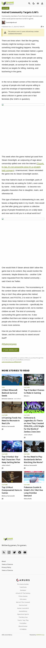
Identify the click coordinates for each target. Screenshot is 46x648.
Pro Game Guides (23, 584)
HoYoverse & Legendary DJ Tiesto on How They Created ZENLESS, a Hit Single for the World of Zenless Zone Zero (34, 424)
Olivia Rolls (28, 499)
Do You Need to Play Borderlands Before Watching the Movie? (33, 459)
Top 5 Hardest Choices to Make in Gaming (34, 391)
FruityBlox (23, 623)
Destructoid (23, 605)
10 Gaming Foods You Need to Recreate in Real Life (11, 420)
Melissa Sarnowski (8, 426)
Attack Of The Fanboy (23, 593)
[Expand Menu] (38, 3)
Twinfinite (23, 587)
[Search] (29, 3)
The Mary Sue (23, 617)
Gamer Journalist (23, 608)
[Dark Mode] (33, 3)
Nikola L (26, 396)
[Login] (42, 3)
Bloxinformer (23, 626)
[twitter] (14, 552)
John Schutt (28, 435)
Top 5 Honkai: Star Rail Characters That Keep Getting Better (11, 459)
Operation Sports (23, 614)
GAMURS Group (40, 635)
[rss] (4, 552)
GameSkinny (23, 611)
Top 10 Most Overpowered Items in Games (12, 490)
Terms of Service (7, 564)
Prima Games (23, 596)
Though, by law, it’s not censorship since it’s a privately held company (23, 166)
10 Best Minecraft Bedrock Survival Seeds (9, 393)
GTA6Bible (23, 629)
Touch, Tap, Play (23, 620)
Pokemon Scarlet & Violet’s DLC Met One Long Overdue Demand (33, 491)
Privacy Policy (6, 567)
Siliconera (23, 599)
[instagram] (9, 552)
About (4, 561)
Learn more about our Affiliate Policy (12, 361)
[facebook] (19, 552)
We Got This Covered (23, 602)
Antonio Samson (7, 399)
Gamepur (23, 590)
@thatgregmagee (9, 344)
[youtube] (25, 552)
